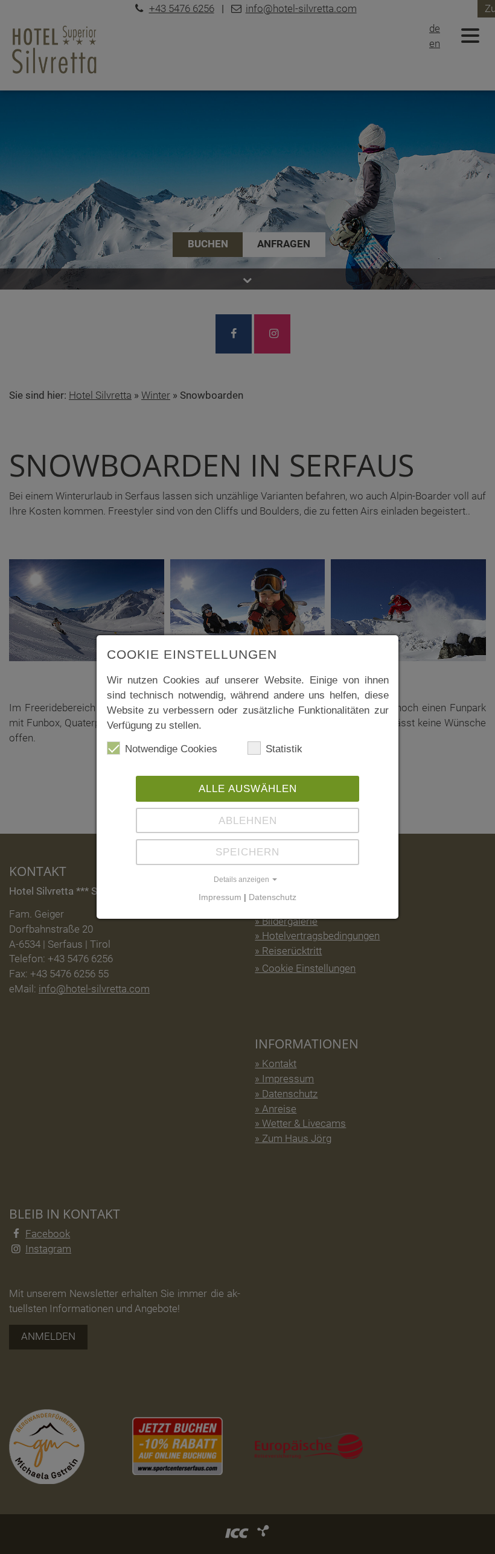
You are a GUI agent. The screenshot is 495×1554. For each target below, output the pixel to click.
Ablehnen (248, 820)
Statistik (284, 748)
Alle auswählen (248, 788)
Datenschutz (272, 897)
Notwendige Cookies (171, 748)
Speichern (247, 851)
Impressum (220, 897)
